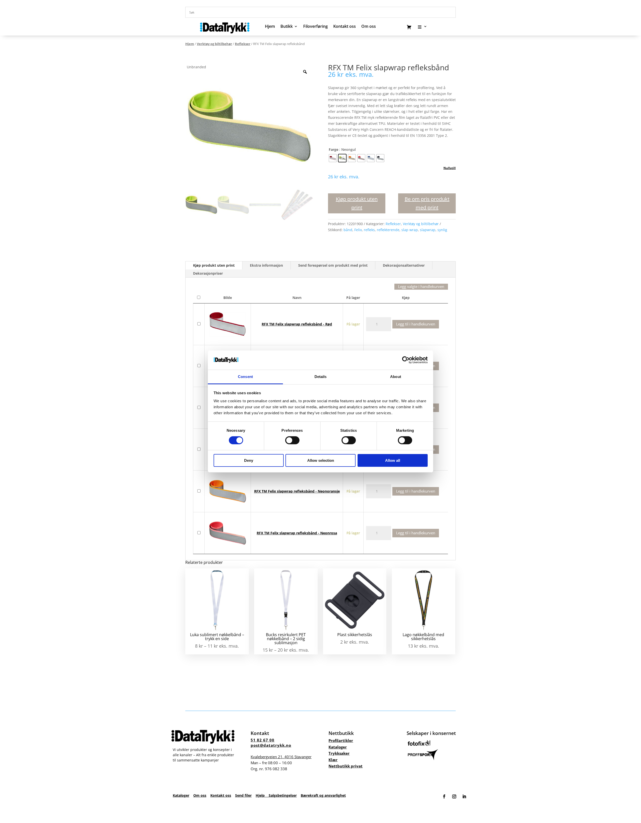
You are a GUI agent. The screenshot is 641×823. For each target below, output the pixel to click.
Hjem (270, 27)
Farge (333, 149)
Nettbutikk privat (346, 765)
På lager (353, 297)
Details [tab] (320, 376)
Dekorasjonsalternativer (404, 265)
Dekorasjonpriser (208, 273)
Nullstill (449, 168)
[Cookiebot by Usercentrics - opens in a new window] (406, 360)
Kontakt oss (344, 27)
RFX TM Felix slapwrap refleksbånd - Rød (297, 324)
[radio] (333, 158)
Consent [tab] (245, 376)
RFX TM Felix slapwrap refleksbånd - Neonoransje (297, 491)
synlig (442, 229)
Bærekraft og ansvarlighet (323, 795)
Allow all (392, 460)
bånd (348, 229)
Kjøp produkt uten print (357, 203)
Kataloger (338, 746)
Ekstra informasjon (266, 265)
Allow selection (320, 460)
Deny (248, 460)
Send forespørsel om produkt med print (333, 265)
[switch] (292, 440)
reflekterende (388, 229)
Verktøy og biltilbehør (214, 44)
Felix (358, 229)
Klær (333, 759)
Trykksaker (339, 753)
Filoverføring (315, 27)
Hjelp (262, 795)
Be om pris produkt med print (427, 203)
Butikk (286, 27)
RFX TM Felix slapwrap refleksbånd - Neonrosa (297, 533)
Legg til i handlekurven (415, 323)
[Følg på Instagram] (454, 796)
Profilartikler (341, 740)
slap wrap (409, 229)
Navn (296, 297)
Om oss (199, 795)
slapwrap (427, 229)
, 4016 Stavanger (281, 756)
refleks (369, 229)
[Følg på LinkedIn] (464, 796)
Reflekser (242, 44)
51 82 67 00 (262, 739)
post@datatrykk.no (271, 745)
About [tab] (395, 376)
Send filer (243, 795)
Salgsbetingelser (283, 795)
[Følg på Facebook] (444, 796)
